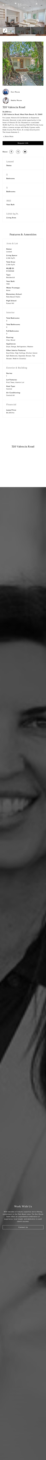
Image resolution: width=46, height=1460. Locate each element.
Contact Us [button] (23, 1227)
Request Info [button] (23, 143)
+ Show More (8, 136)
